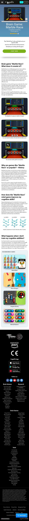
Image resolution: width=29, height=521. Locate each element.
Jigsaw (21, 428)
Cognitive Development (14, 463)
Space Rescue (7, 432)
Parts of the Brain (7, 389)
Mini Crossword (7, 414)
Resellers (14, 460)
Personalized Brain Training (14, 472)
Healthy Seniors (21, 395)
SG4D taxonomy (21, 401)
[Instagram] (18, 380)
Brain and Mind (7, 388)
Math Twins (21, 431)
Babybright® (14, 459)
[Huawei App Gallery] (14, 371)
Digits (21, 419)
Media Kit (14, 509)
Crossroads (21, 423)
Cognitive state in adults (21, 398)
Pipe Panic (7, 417)
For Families (14, 450)
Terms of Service (6, 507)
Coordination (7, 403)
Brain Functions (7, 400)
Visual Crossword (7, 429)
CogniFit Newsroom (7, 509)
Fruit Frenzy (7, 416)
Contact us (17, 512)
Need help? (23, 515)
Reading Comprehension (14, 480)
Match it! (7, 431)
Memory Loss (7, 397)
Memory (7, 404)
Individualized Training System (14, 466)
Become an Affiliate (21, 509)
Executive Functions (7, 401)
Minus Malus (21, 432)
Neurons (7, 391)
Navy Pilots (21, 392)
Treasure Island (7, 425)
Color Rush (7, 443)
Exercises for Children (14, 462)
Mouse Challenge (21, 434)
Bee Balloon (21, 422)
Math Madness (7, 434)
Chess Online (7, 413)
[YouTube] (14, 380)
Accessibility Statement (11, 515)
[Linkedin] (21, 380)
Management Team (22, 507)
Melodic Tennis (7, 437)
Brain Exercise (14, 465)
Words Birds (21, 443)
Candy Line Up (21, 414)
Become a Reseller (10, 512)
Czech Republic (6, 518)
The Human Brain (7, 386)
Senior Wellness (21, 393)
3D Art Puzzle (7, 444)
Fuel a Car (21, 429)
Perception (7, 406)
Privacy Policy (14, 507)
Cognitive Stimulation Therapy (14, 469)
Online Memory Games (14, 477)
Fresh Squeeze (21, 426)
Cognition (7, 395)
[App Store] (14, 362)
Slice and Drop (21, 437)
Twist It (21, 438)
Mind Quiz (14, 468)
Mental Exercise (14, 475)
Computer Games (21, 389)
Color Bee (21, 420)
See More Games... (21, 444)
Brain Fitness (7, 394)
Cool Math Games (14, 478)
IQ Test (14, 484)
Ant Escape (7, 423)
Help (22, 512)
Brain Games (14, 474)
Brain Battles (14, 483)
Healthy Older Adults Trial (21, 390)
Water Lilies (21, 440)
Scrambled (7, 438)
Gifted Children (14, 481)
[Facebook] (7, 380)
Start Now (14, 51)
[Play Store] (14, 367)
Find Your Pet (7, 440)
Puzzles (21, 416)
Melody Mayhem (7, 441)
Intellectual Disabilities (7, 398)
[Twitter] (11, 380)
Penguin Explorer (21, 417)
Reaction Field (21, 441)
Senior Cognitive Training (21, 396)
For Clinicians (14, 451)
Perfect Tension (21, 435)
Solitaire (7, 420)
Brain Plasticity (7, 392)
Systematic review (21, 399)
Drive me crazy (7, 428)
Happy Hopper (21, 413)
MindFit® (14, 457)
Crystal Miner (7, 419)
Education (14, 454)
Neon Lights (7, 426)
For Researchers (14, 453)
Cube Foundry (21, 425)
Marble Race (7, 435)
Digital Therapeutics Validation (21, 387)
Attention (7, 407)
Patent (14, 456)
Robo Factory (7, 422)
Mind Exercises (14, 471)
